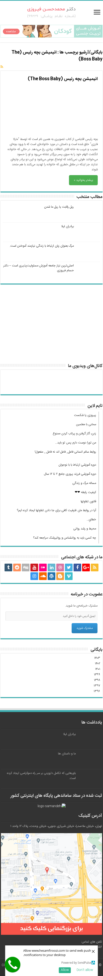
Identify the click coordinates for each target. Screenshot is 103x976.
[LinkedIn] (51, 567)
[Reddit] (17, 567)
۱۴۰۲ (97, 663)
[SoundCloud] (43, 576)
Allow (65, 970)
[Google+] (86, 567)
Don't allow (85, 970)
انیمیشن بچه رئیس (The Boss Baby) (63, 79)
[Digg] (25, 567)
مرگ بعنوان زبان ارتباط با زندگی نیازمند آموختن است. (42, 246)
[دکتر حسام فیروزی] (52, 13)
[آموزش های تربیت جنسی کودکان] (51, 31)
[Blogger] (60, 576)
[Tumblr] (8, 567)
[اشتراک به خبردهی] (1, 67)
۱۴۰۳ (97, 658)
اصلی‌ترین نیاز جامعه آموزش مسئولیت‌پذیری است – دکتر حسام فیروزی (38, 268)
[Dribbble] (60, 567)
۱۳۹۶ (97, 691)
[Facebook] (77, 567)
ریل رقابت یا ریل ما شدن (59, 207)
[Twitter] (69, 567)
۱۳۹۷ (97, 685)
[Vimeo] (69, 576)
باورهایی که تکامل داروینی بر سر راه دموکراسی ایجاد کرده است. (41, 776)
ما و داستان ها (67, 753)
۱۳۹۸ (97, 680)
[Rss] (94, 567)
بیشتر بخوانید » (83, 180)
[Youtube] (34, 567)
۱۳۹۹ (97, 674)
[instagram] (34, 576)
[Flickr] (43, 567)
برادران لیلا (67, 226)
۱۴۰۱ (97, 669)
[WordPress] (51, 576)
